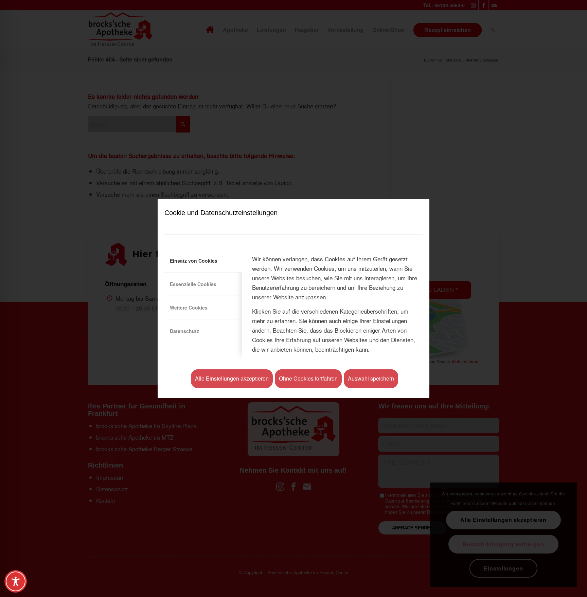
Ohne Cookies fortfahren (308, 378)
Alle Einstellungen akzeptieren (232, 378)
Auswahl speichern (371, 378)
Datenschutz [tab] (184, 331)
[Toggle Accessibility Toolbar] (15, 581)
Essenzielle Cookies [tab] (193, 284)
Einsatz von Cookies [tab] (193, 260)
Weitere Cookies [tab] (189, 307)
